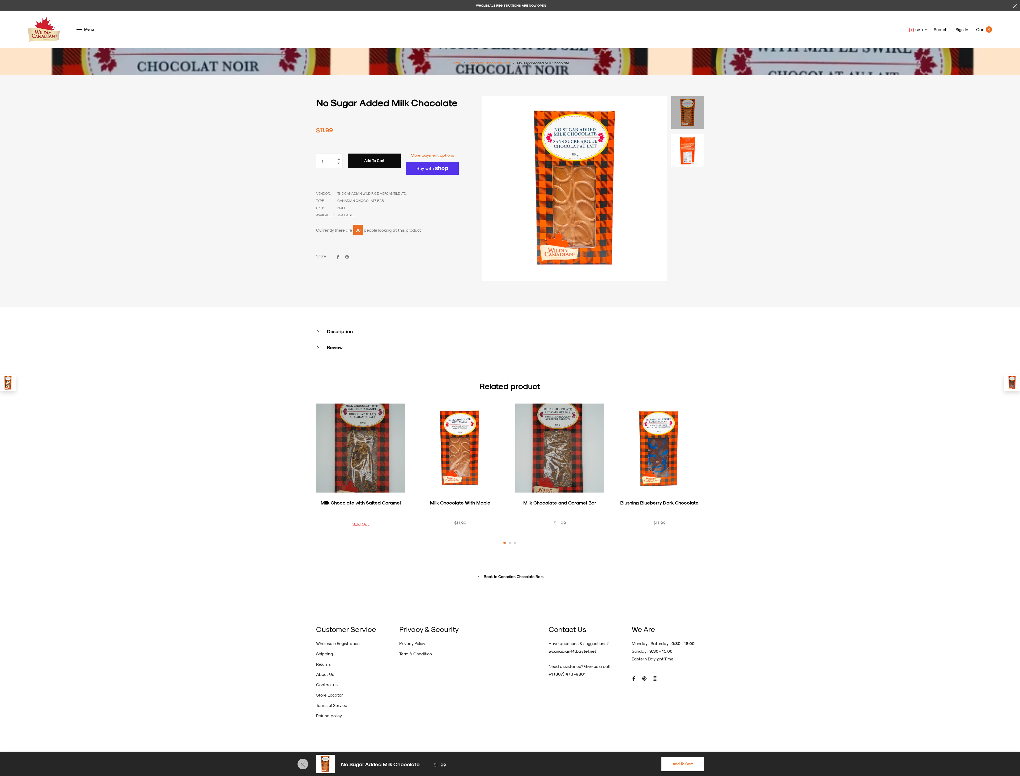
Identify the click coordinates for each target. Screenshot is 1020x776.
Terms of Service (331, 705)
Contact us (327, 684)
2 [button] (510, 543)
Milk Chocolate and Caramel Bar (559, 502)
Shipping (324, 653)
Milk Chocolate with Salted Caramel (361, 502)
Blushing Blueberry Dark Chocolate (659, 502)
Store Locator (329, 694)
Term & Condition (415, 653)
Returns (323, 664)
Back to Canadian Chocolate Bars (513, 577)
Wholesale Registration (338, 643)
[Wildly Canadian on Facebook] (634, 678)
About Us (325, 674)
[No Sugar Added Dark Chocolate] (1012, 383)
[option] (360, 474)
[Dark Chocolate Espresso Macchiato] (8, 383)
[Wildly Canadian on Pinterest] (644, 678)
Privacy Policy (412, 643)
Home (456, 63)
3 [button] (515, 543)
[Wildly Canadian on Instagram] (655, 678)
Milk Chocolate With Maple (460, 502)
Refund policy (329, 715)
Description (339, 331)
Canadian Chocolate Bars (489, 63)
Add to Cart (683, 764)
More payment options (432, 155)
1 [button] (504, 543)
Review (334, 347)
